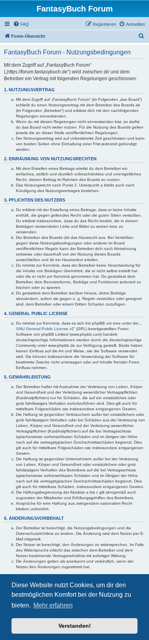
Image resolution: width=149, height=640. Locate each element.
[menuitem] (21, 24)
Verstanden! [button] (74, 626)
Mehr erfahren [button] (53, 605)
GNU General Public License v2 (45, 329)
